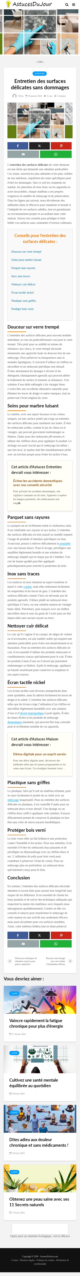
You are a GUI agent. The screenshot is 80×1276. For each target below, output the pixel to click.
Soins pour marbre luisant (26, 259)
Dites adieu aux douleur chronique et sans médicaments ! (38, 1142)
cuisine (27, 586)
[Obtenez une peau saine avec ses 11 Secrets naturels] (40, 1177)
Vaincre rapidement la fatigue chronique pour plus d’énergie (36, 1023)
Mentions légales (27, 1260)
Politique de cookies (45, 1260)
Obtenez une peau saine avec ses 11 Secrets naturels (39, 1202)
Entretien (40, 74)
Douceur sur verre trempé (26, 251)
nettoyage (13, 799)
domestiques (14, 722)
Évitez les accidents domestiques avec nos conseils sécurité (37, 483)
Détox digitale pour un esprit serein (39, 754)
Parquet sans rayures (23, 268)
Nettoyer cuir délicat (23, 284)
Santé (14, 993)
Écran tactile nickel (22, 292)
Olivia (20, 96)
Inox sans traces (20, 276)
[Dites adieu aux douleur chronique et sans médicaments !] (40, 1118)
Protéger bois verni (22, 308)
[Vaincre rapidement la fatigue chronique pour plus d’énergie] (40, 999)
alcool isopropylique (32, 713)
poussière (65, 543)
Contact (14, 1260)
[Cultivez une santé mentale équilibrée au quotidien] (40, 1058)
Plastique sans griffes (23, 300)
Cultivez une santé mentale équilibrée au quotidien (33, 1083)
